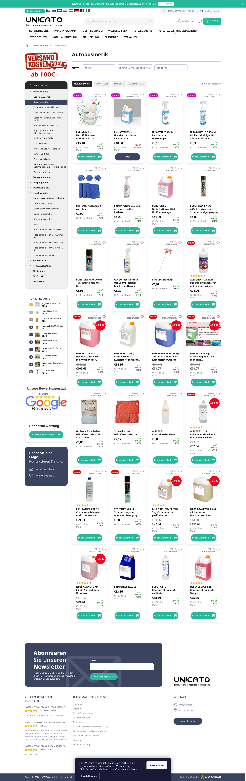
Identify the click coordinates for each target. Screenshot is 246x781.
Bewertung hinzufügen (43, 434)
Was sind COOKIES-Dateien (86, 735)
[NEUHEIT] (89, 111)
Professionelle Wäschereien (47, 148)
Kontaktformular (188, 721)
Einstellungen (89, 776)
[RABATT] (203, 259)
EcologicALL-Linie (42, 96)
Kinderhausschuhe (43, 219)
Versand (77, 708)
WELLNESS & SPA (41, 187)
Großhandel (36, 11)
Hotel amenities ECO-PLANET (47, 229)
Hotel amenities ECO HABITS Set (49, 242)
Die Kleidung (39, 271)
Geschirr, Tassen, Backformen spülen (48, 118)
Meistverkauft (82, 83)
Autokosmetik (41, 102)
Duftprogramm (40, 182)
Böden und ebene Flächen (46, 107)
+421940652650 (45, 475)
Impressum (78, 722)
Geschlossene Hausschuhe (46, 208)
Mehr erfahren (166, 4)
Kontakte (77, 740)
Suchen (150, 21)
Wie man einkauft (81, 717)
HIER (81, 769)
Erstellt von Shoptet (189, 777)
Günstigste (102, 83)
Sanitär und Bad (41, 153)
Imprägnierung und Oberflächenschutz (43, 131)
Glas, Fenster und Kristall (46, 125)
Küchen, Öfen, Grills (43, 138)
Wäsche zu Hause (42, 172)
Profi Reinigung (40, 91)
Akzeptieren (157, 765)
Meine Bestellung (81, 744)
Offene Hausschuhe (43, 203)
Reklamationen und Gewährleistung (90, 731)
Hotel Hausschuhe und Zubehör (48, 198)
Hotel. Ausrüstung (42, 265)
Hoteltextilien (39, 260)
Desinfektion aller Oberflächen (48, 112)
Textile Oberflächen (43, 159)
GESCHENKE (39, 276)
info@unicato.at (45, 469)
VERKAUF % (38, 281)
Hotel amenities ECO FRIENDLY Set (48, 236)
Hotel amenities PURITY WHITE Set (48, 248)
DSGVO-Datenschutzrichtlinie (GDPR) (90, 726)
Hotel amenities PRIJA (44, 255)
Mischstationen (41, 143)
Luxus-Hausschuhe (43, 213)
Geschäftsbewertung (83, 713)
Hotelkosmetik (40, 193)
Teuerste (119, 83)
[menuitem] (38, 31)
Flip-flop (37, 224)
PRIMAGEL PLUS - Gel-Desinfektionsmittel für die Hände (50, 165)
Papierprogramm (41, 177)
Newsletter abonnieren (104, 676)
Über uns (77, 704)
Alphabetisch (136, 83)
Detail (127, 156)
